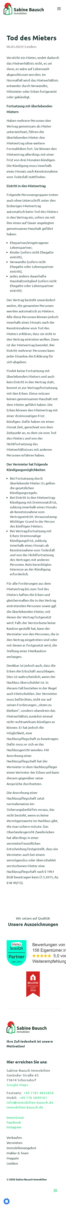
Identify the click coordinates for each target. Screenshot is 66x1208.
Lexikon (30, 46)
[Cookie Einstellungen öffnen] (7, 1203)
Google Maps (17, 1085)
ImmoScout (15, 1117)
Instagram (14, 1127)
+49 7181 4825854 (39, 1093)
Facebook (14, 1122)
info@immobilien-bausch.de (30, 1102)
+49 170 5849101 (33, 1097)
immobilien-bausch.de (25, 1107)
